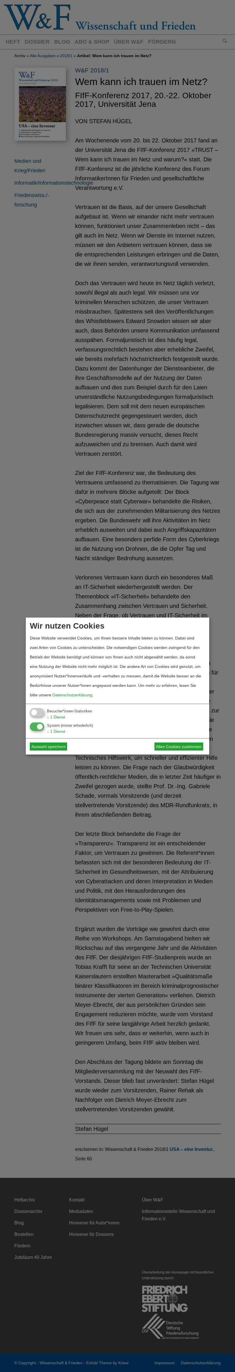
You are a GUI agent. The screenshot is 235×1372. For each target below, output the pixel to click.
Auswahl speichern (49, 746)
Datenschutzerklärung (72, 694)
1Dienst (56, 716)
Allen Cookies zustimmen (178, 746)
